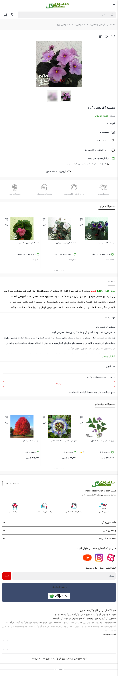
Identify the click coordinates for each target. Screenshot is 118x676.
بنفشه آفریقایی (82, 24)
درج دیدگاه (59, 384)
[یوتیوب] (87, 557)
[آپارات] (111, 557)
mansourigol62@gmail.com (97, 491)
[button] (63, 270)
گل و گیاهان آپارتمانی (100, 24)
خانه (113, 24)
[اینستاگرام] (99, 557)
